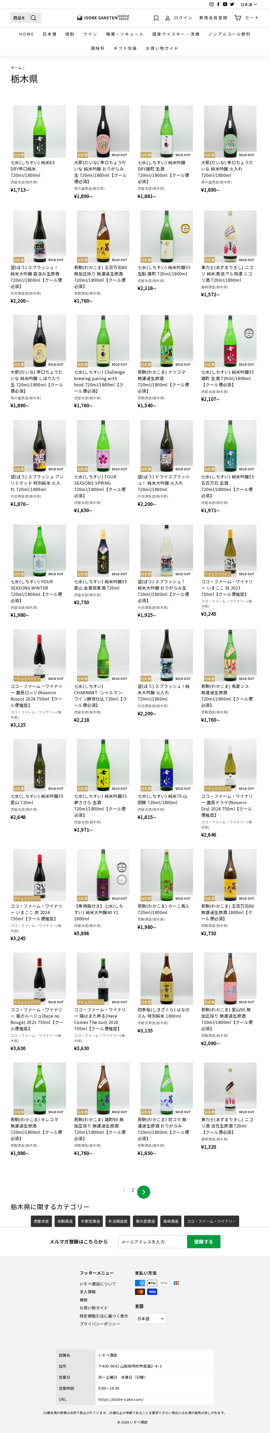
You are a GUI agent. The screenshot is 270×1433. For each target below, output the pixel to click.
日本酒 (50, 34)
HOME (26, 34)
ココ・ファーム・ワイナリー (211, 1221)
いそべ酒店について (98, 1283)
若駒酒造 (65, 1221)
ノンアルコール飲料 (229, 34)
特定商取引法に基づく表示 (104, 1316)
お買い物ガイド (162, 48)
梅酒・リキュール (125, 34)
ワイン (90, 34)
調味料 (98, 48)
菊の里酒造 (145, 1221)
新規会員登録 (213, 17)
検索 (84, 1300)
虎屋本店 (41, 1221)
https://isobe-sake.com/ (120, 1399)
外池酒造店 (117, 1221)
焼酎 (70, 34)
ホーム (16, 67)
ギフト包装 (125, 48)
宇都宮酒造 (90, 1221)
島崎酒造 (171, 1221)
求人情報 (88, 1291)
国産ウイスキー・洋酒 (176, 34)
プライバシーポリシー (100, 1324)
